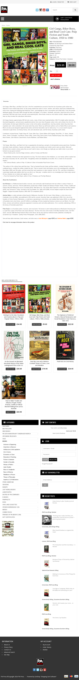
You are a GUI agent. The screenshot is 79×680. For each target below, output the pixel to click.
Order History (47, 647)
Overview (6, 101)
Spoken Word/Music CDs (11, 507)
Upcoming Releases (9, 436)
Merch (5, 509)
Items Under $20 (8, 482)
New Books (6, 431)
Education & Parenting (9, 457)
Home (3, 25)
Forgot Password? (47, 463)
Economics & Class (9, 454)
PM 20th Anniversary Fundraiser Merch (17, 433)
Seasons (6, 484)
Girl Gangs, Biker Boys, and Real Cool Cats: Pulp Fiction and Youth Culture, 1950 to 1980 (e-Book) (39, 317)
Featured (6, 426)
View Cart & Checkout (59, 433)
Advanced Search (9, 652)
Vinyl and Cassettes (10, 504)
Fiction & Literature (8, 459)
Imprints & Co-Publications (10, 479)
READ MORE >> (65, 89)
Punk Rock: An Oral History (65, 361)
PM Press (21, 676)
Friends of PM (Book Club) (12, 514)
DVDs (4, 502)
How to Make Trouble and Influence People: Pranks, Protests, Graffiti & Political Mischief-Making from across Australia (14, 404)
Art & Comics (7, 452)
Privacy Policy (8, 647)
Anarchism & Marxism (9, 447)
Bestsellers (7, 428)
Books (8, 25)
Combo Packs (7, 512)
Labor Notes (7, 492)
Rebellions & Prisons (9, 474)
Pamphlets (6, 499)
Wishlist (45, 650)
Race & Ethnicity (8, 472)
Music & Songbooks (9, 469)
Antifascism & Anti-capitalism (11, 449)
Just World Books (9, 489)
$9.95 (71, 65)
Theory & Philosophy (9, 477)
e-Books (5, 497)
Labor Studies (7, 467)
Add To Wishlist (55, 79)
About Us (7, 644)
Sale (4, 438)
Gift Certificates (9, 517)
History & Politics (8, 464)
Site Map (7, 655)
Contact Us (7, 650)
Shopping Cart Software (48, 676)
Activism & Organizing (9, 444)
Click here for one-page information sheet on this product (18, 222)
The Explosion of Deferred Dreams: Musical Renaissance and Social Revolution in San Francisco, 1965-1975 (65, 318)
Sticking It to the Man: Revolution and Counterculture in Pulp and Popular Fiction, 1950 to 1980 (13, 317)
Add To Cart (10, 324)
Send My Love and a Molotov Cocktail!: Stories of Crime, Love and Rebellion (39, 363)
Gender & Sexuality (8, 462)
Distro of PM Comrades (11, 494)
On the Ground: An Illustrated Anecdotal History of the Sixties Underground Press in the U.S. (14, 363)
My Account (46, 644)
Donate (5, 487)
